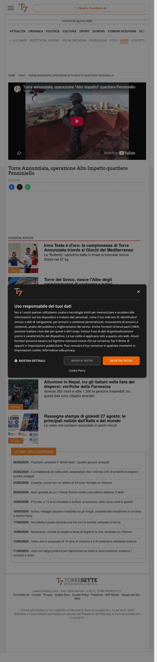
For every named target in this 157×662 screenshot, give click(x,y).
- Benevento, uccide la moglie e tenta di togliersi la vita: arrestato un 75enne (72, 531)
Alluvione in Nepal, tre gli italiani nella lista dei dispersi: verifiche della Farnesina (89, 384)
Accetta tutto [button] (121, 360)
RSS (77, 598)
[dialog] (77, 331)
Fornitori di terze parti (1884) (120, 327)
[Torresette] (23, 8)
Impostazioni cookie (27, 350)
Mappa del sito (131, 595)
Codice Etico (62, 595)
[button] (29, 361)
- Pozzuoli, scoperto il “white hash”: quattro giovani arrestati (61, 462)
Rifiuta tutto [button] (81, 360)
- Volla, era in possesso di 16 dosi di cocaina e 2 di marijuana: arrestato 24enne (75, 541)
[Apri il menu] (11, 8)
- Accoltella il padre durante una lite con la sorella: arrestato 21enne (67, 522)
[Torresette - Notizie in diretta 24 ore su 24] (77, 581)
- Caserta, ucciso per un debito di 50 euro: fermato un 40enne (62, 482)
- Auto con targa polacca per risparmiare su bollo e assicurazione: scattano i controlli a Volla (72, 553)
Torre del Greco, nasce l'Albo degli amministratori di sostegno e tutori (78, 281)
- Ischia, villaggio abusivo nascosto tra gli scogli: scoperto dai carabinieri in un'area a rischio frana (77, 513)
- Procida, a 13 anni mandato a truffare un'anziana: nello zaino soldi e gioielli (73, 501)
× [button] (138, 291)
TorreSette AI (21, 595)
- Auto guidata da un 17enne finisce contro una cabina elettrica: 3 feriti (68, 492)
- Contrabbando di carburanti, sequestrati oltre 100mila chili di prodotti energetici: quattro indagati (75, 473)
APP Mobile (112, 595)
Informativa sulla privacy (58, 350)
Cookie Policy (80, 595)
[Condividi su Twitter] (20, 187)
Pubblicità (97, 595)
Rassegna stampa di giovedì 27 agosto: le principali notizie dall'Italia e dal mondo (85, 418)
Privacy (47, 595)
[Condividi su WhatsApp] (28, 187)
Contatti (36, 595)
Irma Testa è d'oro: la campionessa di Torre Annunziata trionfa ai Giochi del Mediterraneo (88, 247)
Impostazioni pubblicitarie (45, 345)
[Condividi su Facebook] (12, 187)
